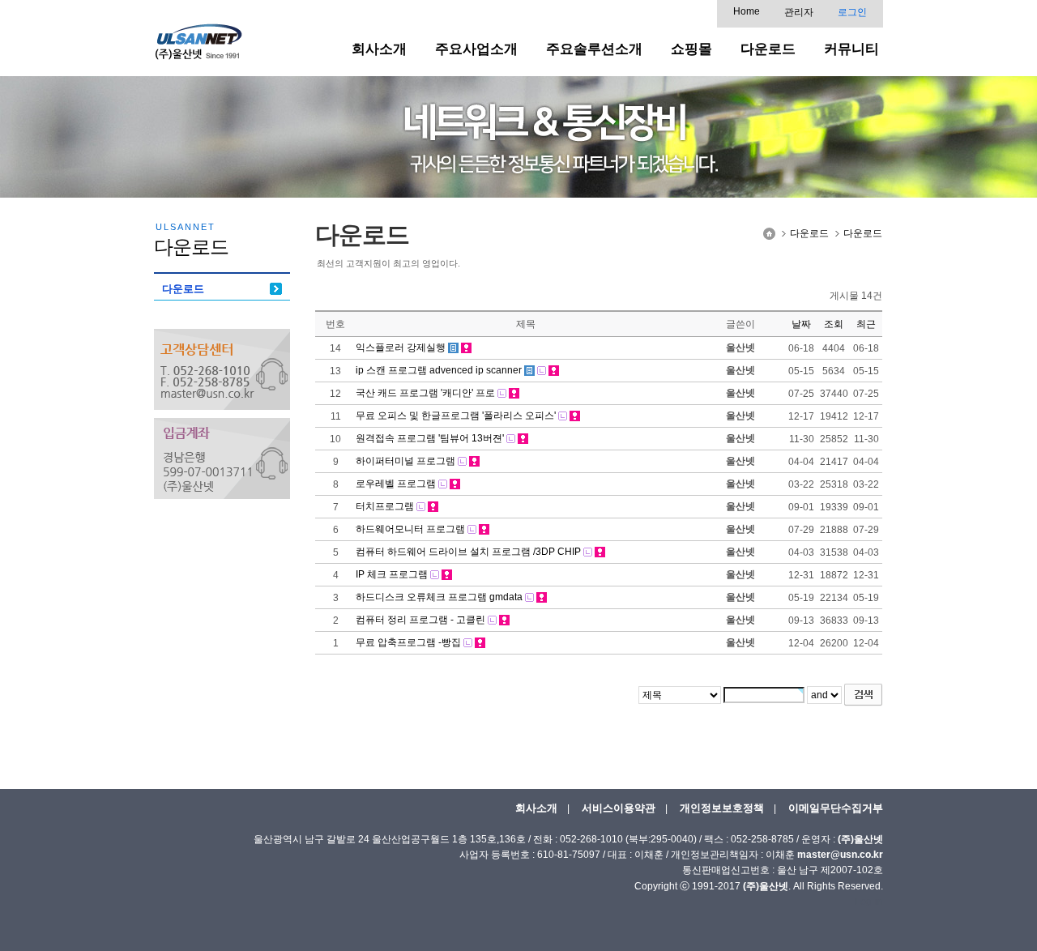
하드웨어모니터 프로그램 (410, 529)
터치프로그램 (385, 506)
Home (746, 11)
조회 (833, 324)
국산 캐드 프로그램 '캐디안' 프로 (425, 393)
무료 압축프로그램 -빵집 (408, 642)
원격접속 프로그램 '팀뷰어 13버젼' (430, 438)
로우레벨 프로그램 (396, 483)
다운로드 (183, 289)
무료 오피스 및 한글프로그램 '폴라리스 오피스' (456, 415)
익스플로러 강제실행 (401, 347)
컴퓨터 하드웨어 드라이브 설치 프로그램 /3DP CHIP (468, 551)
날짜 (801, 324)
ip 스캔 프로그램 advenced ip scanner (439, 370)
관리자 (798, 12)
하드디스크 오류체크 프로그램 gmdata (439, 597)
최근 (866, 324)
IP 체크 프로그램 (392, 574)
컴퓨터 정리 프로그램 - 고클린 (420, 619)
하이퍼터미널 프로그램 (405, 461)
